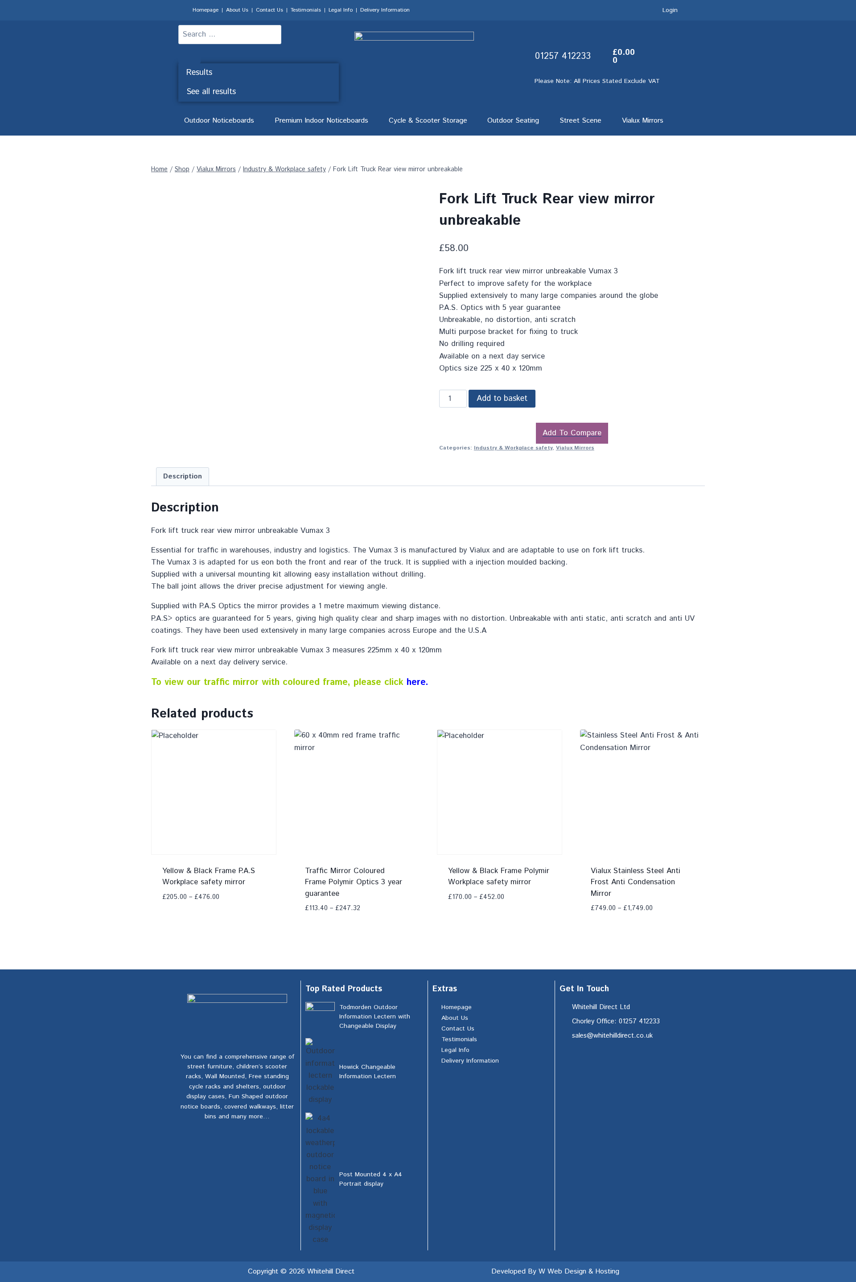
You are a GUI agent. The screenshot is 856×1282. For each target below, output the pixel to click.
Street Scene (580, 120)
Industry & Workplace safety (513, 448)
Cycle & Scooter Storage (428, 120)
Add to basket (502, 398)
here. (419, 682)
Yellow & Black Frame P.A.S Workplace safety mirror (208, 877)
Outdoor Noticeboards (219, 120)
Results (199, 72)
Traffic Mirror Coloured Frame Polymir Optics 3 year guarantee (353, 882)
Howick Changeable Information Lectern (367, 1072)
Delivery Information (385, 10)
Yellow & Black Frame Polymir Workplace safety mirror (498, 877)
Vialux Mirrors (642, 120)
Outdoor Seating (513, 120)
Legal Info (341, 10)
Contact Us (269, 10)
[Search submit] (189, 53)
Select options (191, 893)
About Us (237, 10)
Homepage (205, 10)
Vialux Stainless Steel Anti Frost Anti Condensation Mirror (635, 882)
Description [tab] (182, 477)
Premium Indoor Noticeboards (321, 120)
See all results (211, 92)
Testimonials (306, 10)
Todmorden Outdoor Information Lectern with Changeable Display (374, 1017)
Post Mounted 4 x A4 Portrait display (370, 1179)
